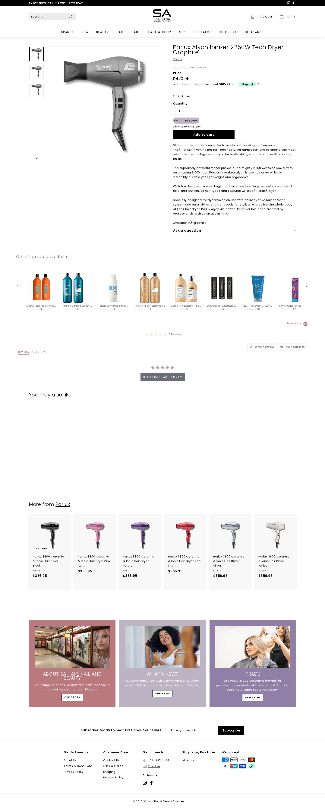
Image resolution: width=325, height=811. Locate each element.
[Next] (36, 157)
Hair (120, 32)
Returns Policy (113, 777)
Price (177, 73)
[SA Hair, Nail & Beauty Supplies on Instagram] (145, 782)
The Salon (202, 32)
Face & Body (160, 32)
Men (182, 32)
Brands (67, 32)
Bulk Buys (228, 32)
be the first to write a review (162, 377)
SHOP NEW (162, 693)
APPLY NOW (253, 697)
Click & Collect (114, 766)
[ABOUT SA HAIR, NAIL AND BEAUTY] (72, 647)
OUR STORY (72, 697)
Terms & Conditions (78, 766)
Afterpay (188, 760)
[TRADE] (252, 647)
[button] (18, 286)
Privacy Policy (74, 772)
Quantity (180, 103)
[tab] (261, 347)
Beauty (102, 32)
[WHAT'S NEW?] (162, 647)
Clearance (254, 32)
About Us (70, 760)
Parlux (177, 59)
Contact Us (111, 760)
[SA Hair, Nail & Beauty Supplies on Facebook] (151, 782)
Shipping (109, 772)
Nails (136, 32)
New (85, 32)
